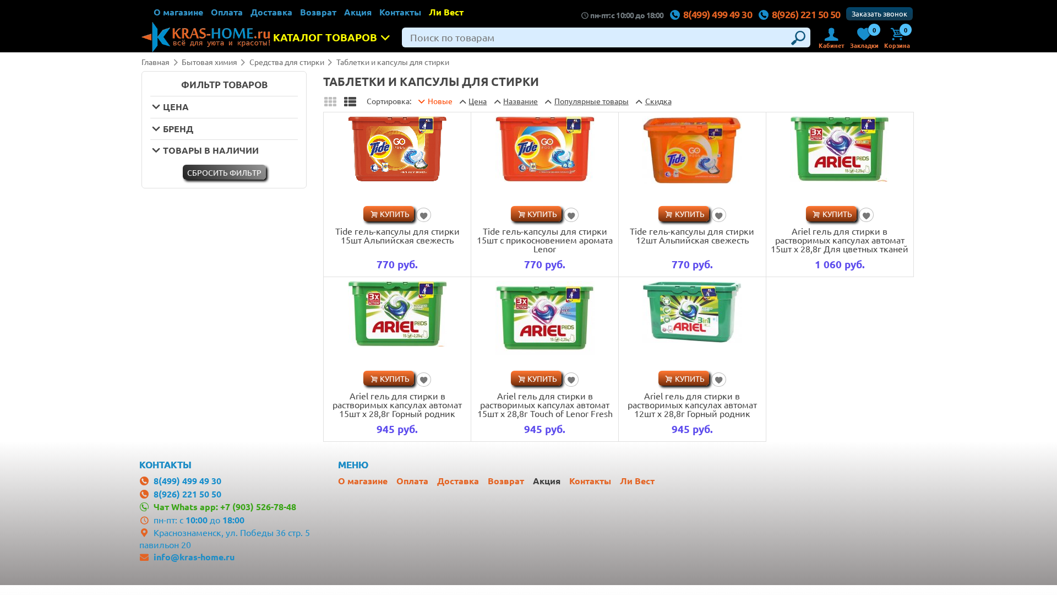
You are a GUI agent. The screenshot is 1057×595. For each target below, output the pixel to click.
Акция (358, 12)
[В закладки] (423, 215)
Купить (395, 214)
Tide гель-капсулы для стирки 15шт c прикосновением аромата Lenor (545, 239)
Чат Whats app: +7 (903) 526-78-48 (225, 506)
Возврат (318, 12)
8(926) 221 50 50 (806, 14)
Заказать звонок (879, 13)
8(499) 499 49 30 (717, 14)
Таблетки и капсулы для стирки (392, 62)
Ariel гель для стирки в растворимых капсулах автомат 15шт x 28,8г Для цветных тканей (839, 239)
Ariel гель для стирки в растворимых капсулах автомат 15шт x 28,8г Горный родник (397, 404)
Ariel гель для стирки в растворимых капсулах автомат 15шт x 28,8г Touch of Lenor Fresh (545, 404)
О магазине (178, 12)
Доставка (271, 12)
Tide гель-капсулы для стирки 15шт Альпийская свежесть (397, 235)
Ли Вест (446, 12)
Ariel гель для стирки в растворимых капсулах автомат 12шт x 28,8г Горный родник (692, 404)
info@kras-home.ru (194, 556)
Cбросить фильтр (224, 172)
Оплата (227, 12)
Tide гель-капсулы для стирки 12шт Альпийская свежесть (692, 235)
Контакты (400, 12)
